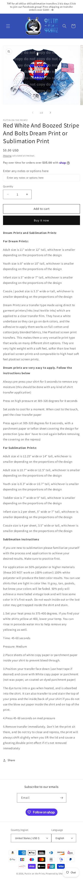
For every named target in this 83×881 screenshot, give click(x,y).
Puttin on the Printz (35, 873)
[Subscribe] (61, 798)
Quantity (8, 186)
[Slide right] (50, 112)
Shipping (7, 155)
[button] (8, 26)
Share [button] (11, 760)
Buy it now (41, 220)
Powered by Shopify (56, 873)
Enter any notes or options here (26, 171)
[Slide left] (32, 112)
